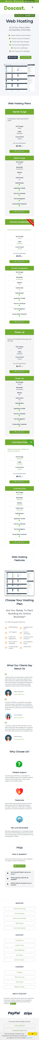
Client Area (30, 1)
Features (13, 57)
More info (29, 1037)
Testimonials (19, 982)
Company (20, 972)
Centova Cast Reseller (19, 918)
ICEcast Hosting (19, 913)
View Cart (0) (19, 1)
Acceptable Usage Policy (19, 1030)
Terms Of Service (19, 1025)
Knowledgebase (20, 950)
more (13, 1003)
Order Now (20, 151)
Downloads (19, 955)
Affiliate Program (19, 987)
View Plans (26, 57)
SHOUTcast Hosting (19, 908)
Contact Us (20, 866)
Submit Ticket (19, 945)
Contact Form (19, 940)
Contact (9, 1)
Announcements (19, 960)
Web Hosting (19, 923)
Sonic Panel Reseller (19, 928)
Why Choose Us (19, 977)
